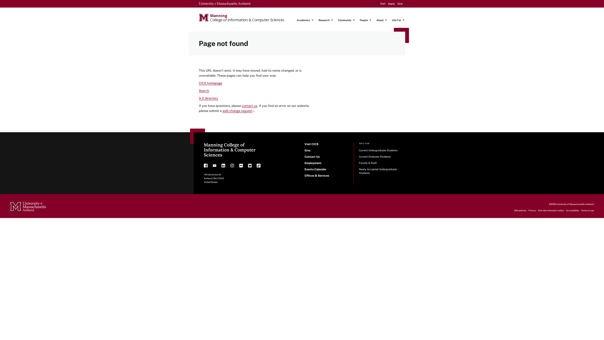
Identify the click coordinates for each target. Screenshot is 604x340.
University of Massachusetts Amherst (575, 204)
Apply (391, 3)
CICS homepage (210, 83)
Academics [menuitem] (303, 20)
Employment (313, 163)
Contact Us (312, 156)
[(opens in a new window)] (206, 166)
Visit (382, 3)
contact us (249, 106)
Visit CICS (311, 144)
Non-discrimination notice (551, 210)
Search (204, 91)
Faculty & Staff (368, 163)
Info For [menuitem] (396, 20)
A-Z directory (208, 98)
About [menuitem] (380, 20)
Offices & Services (317, 175)
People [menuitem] (364, 20)
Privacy (532, 210)
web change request (237, 111)
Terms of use (587, 210)
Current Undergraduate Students (378, 150)
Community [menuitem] (344, 20)
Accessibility (572, 210)
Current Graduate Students (375, 156)
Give (400, 3)
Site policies (520, 210)
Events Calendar (315, 169)
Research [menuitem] (324, 20)
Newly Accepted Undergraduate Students (378, 171)
